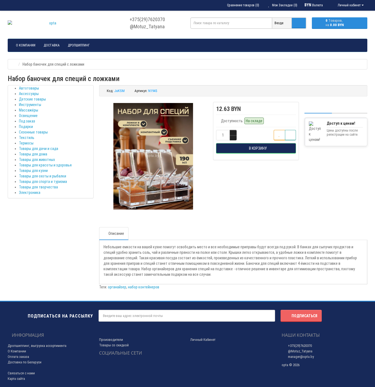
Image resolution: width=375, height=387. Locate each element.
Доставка (52, 45)
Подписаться (304, 316)
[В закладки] (279, 135)
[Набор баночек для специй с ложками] (153, 156)
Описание (116, 233)
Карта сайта (16, 379)
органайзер (117, 287)
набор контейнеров (143, 287)
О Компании (17, 351)
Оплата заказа (18, 357)
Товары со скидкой (114, 345)
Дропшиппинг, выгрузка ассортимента (37, 346)
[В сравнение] (290, 135)
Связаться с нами (21, 373)
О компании (25, 45)
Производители (111, 340)
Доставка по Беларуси (24, 362)
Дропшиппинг (79, 45)
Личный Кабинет (203, 340)
